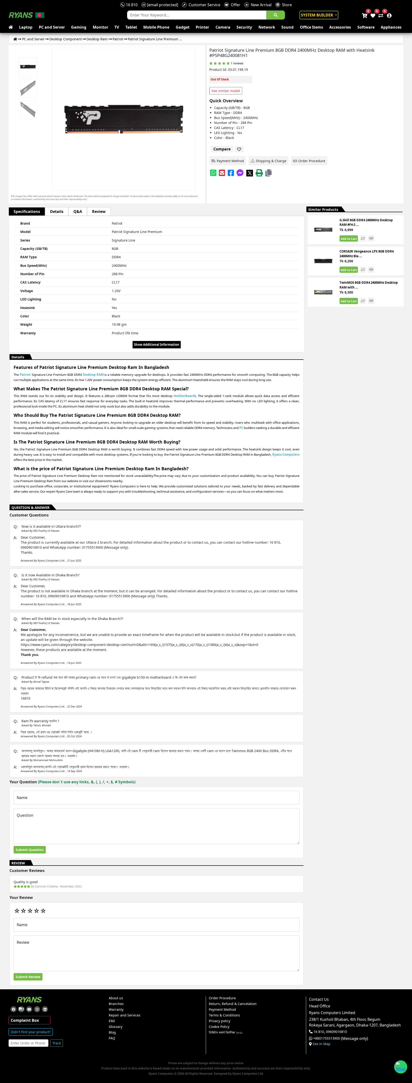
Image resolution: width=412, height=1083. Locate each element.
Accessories (340, 27)
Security (244, 27)
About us (116, 998)
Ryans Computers (285, 454)
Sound (287, 27)
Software (366, 27)
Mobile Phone (156, 27)
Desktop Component (65, 39)
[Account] (388, 15)
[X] (249, 173)
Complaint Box (25, 1020)
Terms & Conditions (224, 1015)
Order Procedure (222, 998)
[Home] (15, 39)
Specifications (27, 211)
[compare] (363, 238)
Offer (234, 4)
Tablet (131, 27)
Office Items (311, 27)
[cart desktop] (364, 15)
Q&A (77, 211)
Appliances (391, 27)
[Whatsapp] (213, 173)
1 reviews (237, 63)
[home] (12, 27)
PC (241, 428)
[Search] (275, 15)
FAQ (112, 1038)
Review (99, 211)
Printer (202, 27)
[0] (379, 15)
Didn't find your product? (31, 1032)
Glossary (115, 1026)
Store (286, 4)
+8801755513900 (326, 1038)
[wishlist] (372, 15)
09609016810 (336, 1031)
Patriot (118, 39)
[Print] (259, 173)
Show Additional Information (156, 344)
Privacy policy (219, 1021)
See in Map (321, 1044)
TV (116, 27)
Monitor (100, 27)
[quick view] (371, 238)
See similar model (225, 90)
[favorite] (239, 149)
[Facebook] (231, 173)
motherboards (185, 396)
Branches (116, 1004)
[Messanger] (240, 173)
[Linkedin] (45, 1009)
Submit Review (28, 977)
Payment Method (222, 1009)
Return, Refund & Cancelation (233, 1004)
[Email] (222, 173)
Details (56, 211)
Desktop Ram (97, 39)
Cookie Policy (219, 1026)
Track (56, 1043)
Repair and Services (124, 1015)
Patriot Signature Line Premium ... (155, 39)
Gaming (78, 27)
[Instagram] (37, 1009)
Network (266, 27)
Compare (222, 149)
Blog (112, 1032)
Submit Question (30, 849)
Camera (223, 27)
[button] (268, 173)
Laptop (25, 27)
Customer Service (203, 4)
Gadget (183, 27)
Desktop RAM (93, 374)
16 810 (131, 4)
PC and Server (52, 27)
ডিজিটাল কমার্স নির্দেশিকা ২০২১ (225, 1032)
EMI (112, 1021)
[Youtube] (29, 1009)
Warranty (116, 1009)
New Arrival (260, 4)
